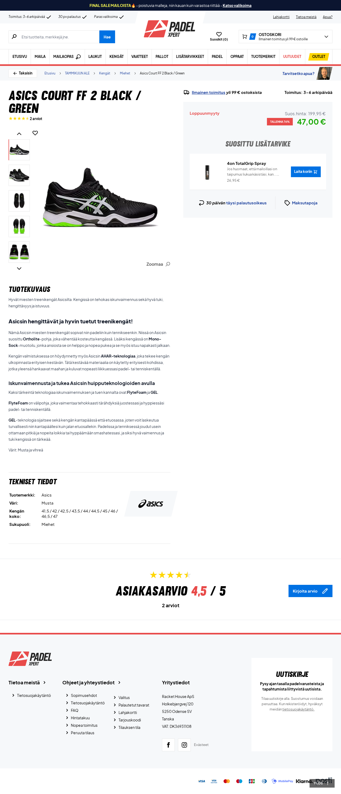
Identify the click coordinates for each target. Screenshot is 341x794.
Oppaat (237, 56)
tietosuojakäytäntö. (298, 709)
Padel (217, 56)
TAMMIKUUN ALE (77, 73)
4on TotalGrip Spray (246, 163)
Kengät (116, 56)
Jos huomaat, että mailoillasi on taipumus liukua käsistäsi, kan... (252, 172)
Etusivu (20, 56)
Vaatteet (139, 56)
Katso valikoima (237, 5)
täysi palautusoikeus (246, 202)
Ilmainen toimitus (208, 92)
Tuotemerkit (263, 56)
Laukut (95, 56)
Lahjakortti (281, 17)
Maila (40, 56)
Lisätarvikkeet (190, 56)
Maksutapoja (305, 202)
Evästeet (201, 745)
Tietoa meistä (306, 17)
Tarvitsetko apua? (298, 73)
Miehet (125, 73)
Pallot (162, 56)
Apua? (327, 17)
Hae (107, 36)
